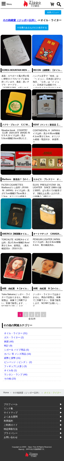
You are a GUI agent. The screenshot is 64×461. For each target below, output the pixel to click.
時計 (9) (8, 345)
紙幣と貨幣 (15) (12, 358)
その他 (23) (10, 378)
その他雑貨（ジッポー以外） (20, 20)
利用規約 (8, 420)
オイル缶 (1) (10, 370)
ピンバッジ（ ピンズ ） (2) (18, 362)
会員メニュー (53, 12)
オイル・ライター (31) (15, 333)
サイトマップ (11, 412)
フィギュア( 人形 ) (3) (15, 366)
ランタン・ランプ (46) (15, 374)
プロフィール (11, 404)
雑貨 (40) (9, 341)
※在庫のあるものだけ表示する (32, 27)
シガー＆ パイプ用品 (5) (16, 349)
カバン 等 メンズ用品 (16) (17, 354)
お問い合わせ (11, 437)
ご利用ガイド (11, 425)
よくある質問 (11, 416)
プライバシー (11, 433)
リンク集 (8, 408)
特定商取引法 (11, 429)
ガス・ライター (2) (14, 337)
